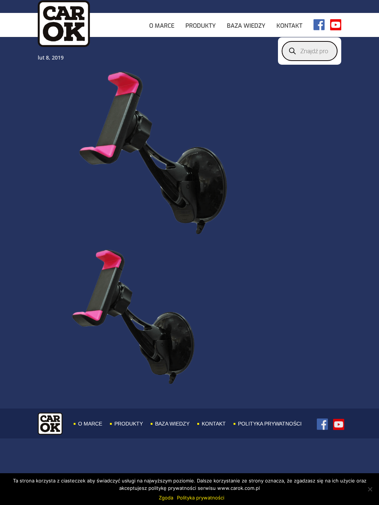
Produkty (200, 26)
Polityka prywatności (270, 424)
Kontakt (289, 26)
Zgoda (166, 498)
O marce (161, 26)
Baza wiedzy (246, 26)
